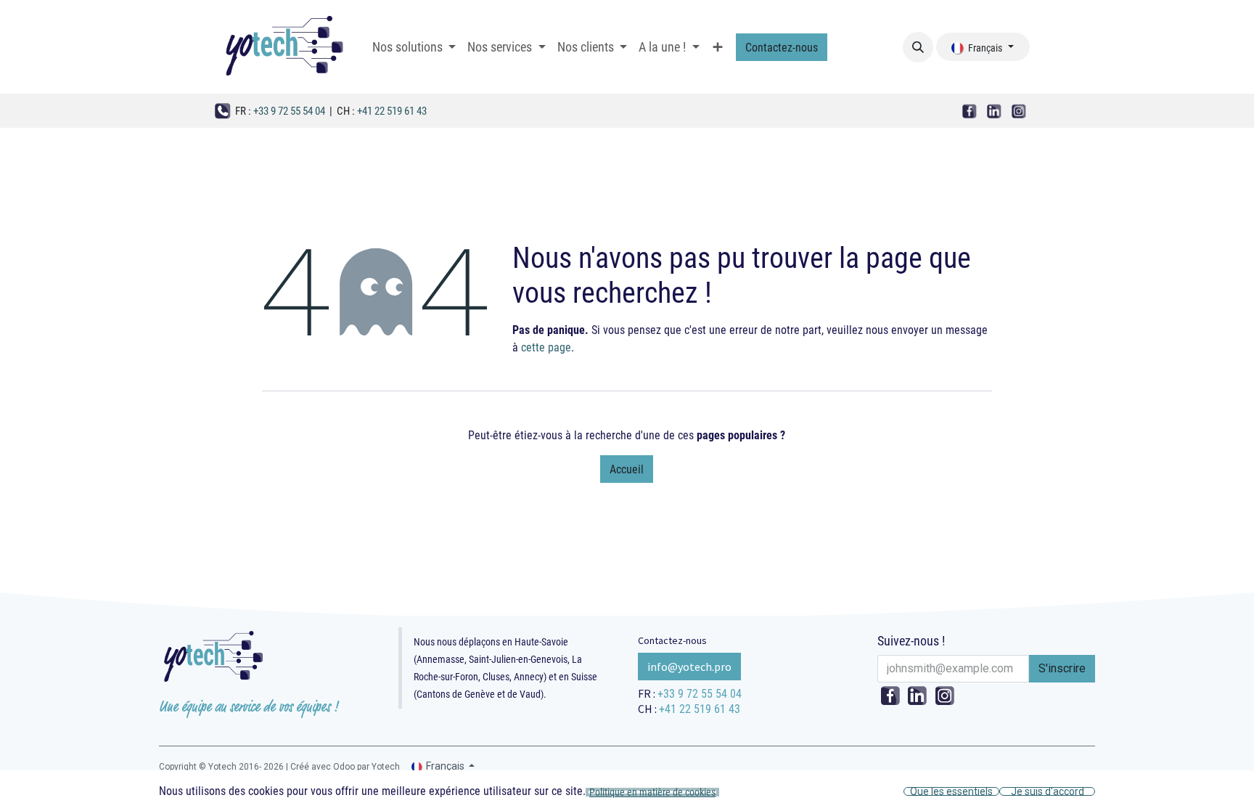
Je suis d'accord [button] (1047, 791)
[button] (918, 47)
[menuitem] (414, 46)
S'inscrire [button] (1062, 668)
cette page (546, 346)
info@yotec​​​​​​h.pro (689, 666)
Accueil (627, 468)
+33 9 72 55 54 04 (289, 110)
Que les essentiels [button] (951, 791)
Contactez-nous (781, 46)
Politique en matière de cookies (652, 792)
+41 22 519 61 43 (392, 110)
